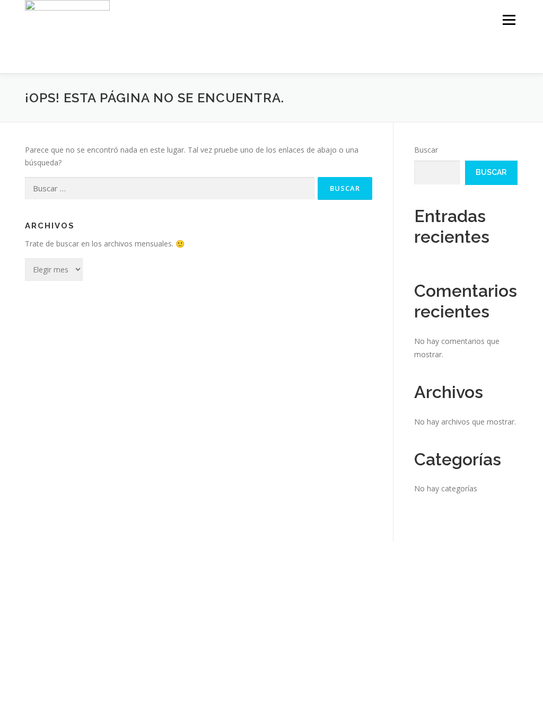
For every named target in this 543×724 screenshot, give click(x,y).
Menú (509, 20)
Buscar (426, 150)
